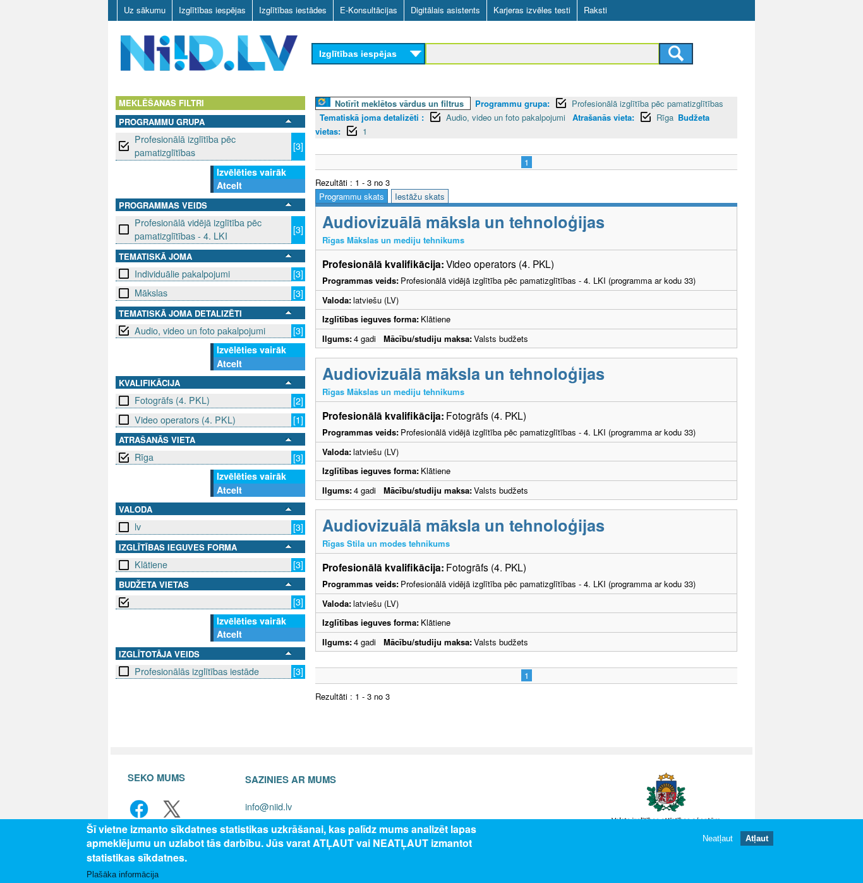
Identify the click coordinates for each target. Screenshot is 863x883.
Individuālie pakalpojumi (182, 273)
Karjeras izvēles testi (531, 10)
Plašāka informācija (123, 874)
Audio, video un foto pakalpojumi (200, 330)
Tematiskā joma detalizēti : (372, 117)
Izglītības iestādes (293, 10)
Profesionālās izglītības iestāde (197, 671)
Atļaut (756, 838)
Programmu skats (351, 196)
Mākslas (151, 292)
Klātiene (151, 564)
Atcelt (229, 185)
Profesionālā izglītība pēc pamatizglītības (185, 146)
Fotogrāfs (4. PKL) (172, 400)
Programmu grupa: (512, 103)
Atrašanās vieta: (603, 117)
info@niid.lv (268, 806)
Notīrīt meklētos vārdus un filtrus (399, 103)
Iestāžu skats (420, 196)
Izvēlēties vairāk (251, 172)
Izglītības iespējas (212, 10)
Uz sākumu (145, 10)
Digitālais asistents (445, 10)
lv (138, 526)
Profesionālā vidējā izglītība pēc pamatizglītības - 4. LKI (198, 229)
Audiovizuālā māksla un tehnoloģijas (463, 221)
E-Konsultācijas (368, 10)
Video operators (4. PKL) (185, 419)
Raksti (595, 10)
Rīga (144, 457)
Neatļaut (718, 838)
